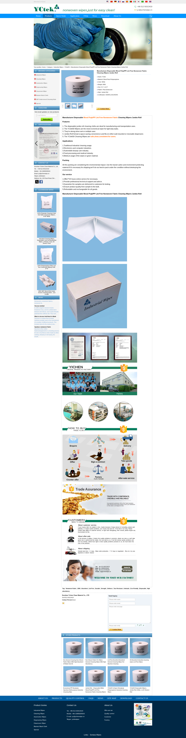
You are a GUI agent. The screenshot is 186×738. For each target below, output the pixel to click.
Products (48, 16)
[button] (90, 63)
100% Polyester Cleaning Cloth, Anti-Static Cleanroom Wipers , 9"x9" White (46, 215)
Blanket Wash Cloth (42, 95)
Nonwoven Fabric (71, 588)
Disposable (142, 588)
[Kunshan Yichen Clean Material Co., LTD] (46, 11)
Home (38, 16)
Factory (107, 720)
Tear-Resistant (118, 588)
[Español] (127, 2)
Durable (97, 588)
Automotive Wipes (41, 83)
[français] (119, 2)
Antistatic (126, 588)
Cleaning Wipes (41, 79)
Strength (103, 588)
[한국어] (139, 2)
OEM (78, 588)
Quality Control (75, 698)
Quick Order (61, 16)
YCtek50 (67, 67)
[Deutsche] (115, 2)
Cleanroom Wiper (41, 91)
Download (105, 16)
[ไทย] (150, 2)
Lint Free (91, 588)
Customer (107, 717)
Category (49, 67)
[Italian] (135, 2)
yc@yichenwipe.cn (144, 10)
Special (38, 103)
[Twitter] (37, 181)
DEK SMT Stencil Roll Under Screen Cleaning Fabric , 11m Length (46, 292)
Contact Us (142, 698)
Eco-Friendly (134, 588)
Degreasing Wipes (41, 87)
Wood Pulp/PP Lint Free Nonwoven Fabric (100, 117)
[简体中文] (111, 2)
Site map (111, 698)
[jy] (93, 41)
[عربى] (142, 2)
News (94, 16)
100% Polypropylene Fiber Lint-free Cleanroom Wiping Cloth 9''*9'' (46, 267)
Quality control (109, 713)
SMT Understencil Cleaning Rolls (46, 99)
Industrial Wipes (58, 67)
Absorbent (84, 588)
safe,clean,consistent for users (102, 136)
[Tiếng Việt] (146, 2)
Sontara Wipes (95, 735)
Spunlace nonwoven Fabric (42, 320)
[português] (131, 2)
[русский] (123, 2)
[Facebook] (41, 181)
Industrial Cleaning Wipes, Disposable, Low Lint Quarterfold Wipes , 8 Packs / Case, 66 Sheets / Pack (46, 241)
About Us (117, 16)
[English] (108, 2)
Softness (110, 588)
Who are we (108, 710)
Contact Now (47, 185)
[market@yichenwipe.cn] (63, 603)
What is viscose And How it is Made (45, 309)
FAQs (86, 16)
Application (74, 16)
